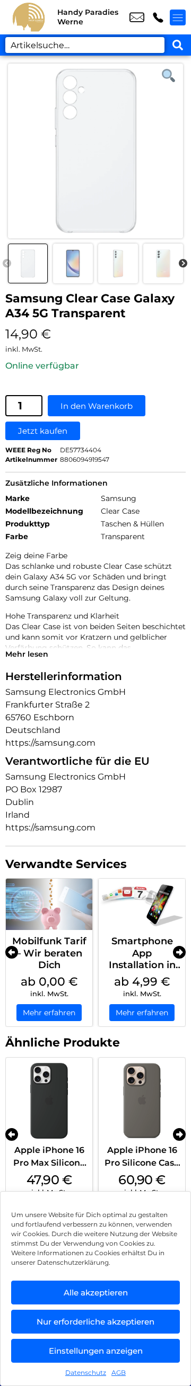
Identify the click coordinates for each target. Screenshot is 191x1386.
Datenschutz (85, 1372)
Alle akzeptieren (96, 1292)
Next (183, 263)
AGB (118, 1372)
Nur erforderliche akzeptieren (95, 1322)
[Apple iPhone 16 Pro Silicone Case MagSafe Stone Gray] (142, 1101)
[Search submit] (178, 45)
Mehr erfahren (49, 1012)
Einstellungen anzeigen (96, 1351)
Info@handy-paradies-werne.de (137, 17)
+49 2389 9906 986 (158, 17)
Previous (7, 263)
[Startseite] (28, 17)
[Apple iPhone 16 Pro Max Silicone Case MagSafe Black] (49, 1101)
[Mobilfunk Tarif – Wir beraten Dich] (49, 905)
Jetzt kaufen (42, 431)
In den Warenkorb (96, 406)
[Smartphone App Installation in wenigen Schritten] (142, 905)
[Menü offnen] (178, 17)
